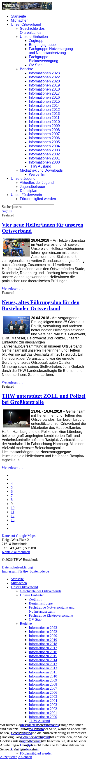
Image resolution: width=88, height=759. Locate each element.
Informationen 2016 (44, 97)
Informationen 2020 (44, 81)
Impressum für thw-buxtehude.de (25, 571)
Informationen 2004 (44, 146)
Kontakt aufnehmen (16, 552)
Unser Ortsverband (26, 24)
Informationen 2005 (44, 142)
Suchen (7, 207)
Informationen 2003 (44, 150)
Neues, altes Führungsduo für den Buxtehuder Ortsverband (40, 305)
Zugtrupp (36, 41)
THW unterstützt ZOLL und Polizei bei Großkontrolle (44, 399)
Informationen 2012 (44, 109)
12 (12, 516)
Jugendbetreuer (32, 187)
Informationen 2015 (44, 101)
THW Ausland (40, 166)
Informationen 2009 (44, 126)
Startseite (18, 16)
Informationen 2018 (44, 89)
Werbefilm (37, 174)
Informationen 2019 (44, 85)
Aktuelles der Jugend (37, 182)
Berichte (26, 69)
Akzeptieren (8, 757)
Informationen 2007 (44, 134)
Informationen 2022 (44, 77)
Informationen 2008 (44, 130)
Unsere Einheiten (34, 37)
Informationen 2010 (44, 122)
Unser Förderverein (26, 195)
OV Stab (35, 65)
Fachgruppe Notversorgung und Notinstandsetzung (51, 51)
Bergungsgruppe (42, 45)
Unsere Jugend (23, 178)
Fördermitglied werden (38, 199)
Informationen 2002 (44, 154)
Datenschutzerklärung (17, 567)
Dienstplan (28, 191)
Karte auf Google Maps (18, 536)
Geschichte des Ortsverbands (32, 30)
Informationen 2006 (44, 138)
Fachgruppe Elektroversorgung (43, 59)
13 (12, 520)
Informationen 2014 (44, 105)
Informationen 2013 (44, 114)
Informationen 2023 (44, 73)
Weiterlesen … (12, 289)
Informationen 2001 (44, 158)
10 (12, 508)
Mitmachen (19, 20)
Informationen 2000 (44, 162)
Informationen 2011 (44, 118)
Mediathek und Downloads (41, 170)
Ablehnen (25, 757)
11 (12, 512)
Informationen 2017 (44, 93)
